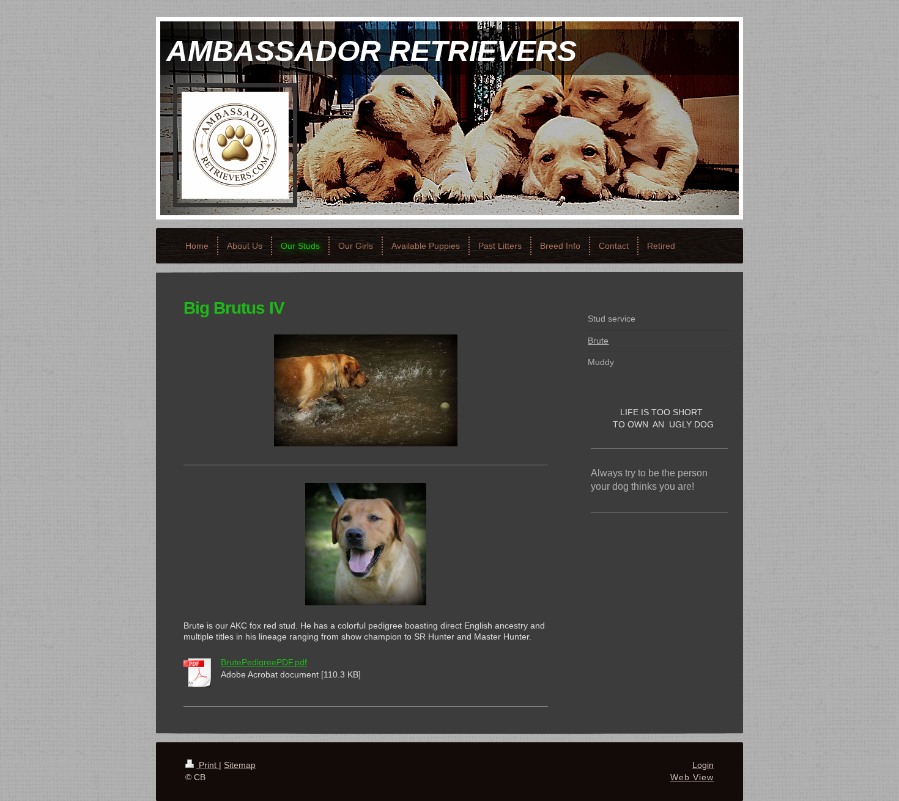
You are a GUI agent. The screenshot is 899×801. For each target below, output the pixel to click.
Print (207, 765)
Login (703, 765)
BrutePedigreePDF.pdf (264, 662)
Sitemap (240, 765)
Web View (692, 777)
